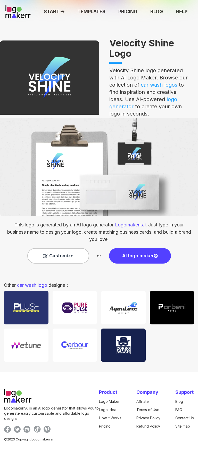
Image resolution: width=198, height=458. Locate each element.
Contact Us (184, 418)
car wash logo (32, 285)
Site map (182, 426)
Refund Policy (148, 426)
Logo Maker (109, 401)
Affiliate (142, 401)
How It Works (110, 418)
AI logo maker (138, 255)
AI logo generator (111, 224)
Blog (179, 401)
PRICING (127, 11)
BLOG (156, 11)
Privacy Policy (148, 418)
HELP (181, 11)
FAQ (178, 409)
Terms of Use (147, 409)
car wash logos (159, 85)
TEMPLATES (91, 11)
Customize (61, 255)
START (52, 11)
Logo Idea (107, 409)
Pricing (105, 426)
